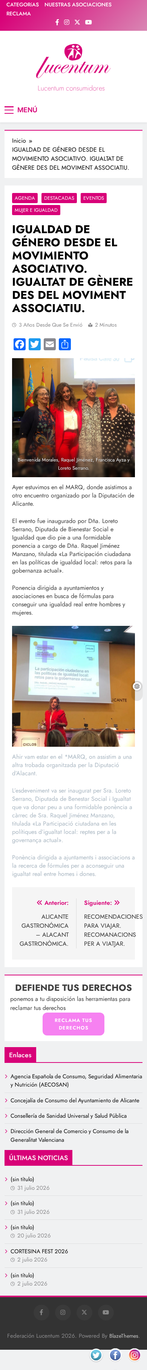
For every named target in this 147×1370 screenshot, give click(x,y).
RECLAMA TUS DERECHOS (73, 1024)
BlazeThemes (123, 1336)
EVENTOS (93, 198)
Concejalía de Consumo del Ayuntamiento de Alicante (75, 1100)
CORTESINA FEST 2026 (39, 1251)
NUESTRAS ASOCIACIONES (78, 4)
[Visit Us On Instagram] (134, 1363)
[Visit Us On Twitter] (96, 1363)
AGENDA (25, 198)
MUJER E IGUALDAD (36, 210)
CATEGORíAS (22, 4)
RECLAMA (18, 13)
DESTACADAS (59, 198)
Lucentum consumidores (71, 88)
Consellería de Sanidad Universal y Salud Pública (69, 1116)
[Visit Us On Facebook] (115, 1363)
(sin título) (22, 1179)
